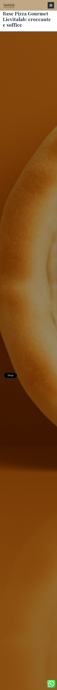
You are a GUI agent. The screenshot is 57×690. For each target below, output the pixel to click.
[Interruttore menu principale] (51, 5)
